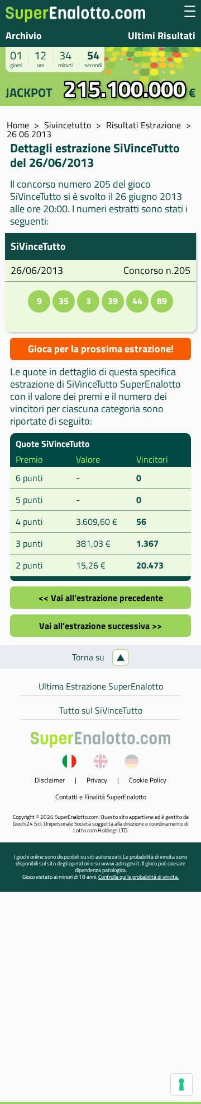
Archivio (24, 35)
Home (18, 125)
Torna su (89, 657)
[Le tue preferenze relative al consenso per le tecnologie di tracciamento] (181, 1084)
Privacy (97, 780)
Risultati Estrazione (143, 125)
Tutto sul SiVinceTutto (100, 710)
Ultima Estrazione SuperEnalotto (101, 686)
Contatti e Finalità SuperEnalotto (100, 796)
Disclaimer (50, 780)
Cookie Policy (147, 780)
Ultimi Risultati (161, 35)
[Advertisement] (100, 1001)
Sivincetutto (67, 125)
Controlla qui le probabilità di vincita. (138, 877)
